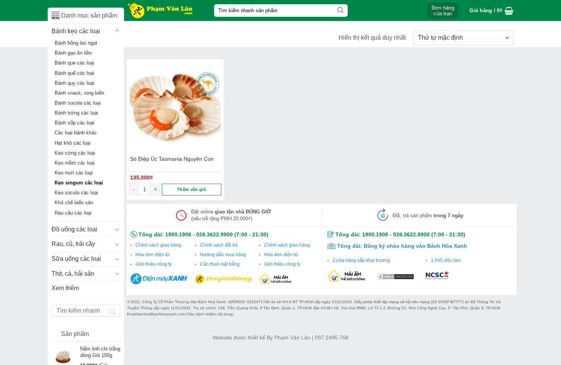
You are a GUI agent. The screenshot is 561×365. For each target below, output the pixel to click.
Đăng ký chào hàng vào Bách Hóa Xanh (415, 246)
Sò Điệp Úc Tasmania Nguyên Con (172, 159)
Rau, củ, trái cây (73, 244)
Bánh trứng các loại (76, 113)
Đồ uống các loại (74, 229)
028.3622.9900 (214, 234)
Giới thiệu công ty (153, 264)
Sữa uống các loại (76, 258)
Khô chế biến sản (74, 202)
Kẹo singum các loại (79, 183)
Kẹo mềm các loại (75, 163)
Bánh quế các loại (74, 73)
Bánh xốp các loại (74, 123)
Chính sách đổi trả (219, 245)
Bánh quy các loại (74, 83)
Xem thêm (65, 288)
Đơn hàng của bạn (443, 10)
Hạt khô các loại (72, 143)
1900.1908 (178, 234)
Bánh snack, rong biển (79, 93)
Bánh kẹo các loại (76, 31)
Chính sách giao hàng (158, 245)
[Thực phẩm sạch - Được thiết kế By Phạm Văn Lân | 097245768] (164, 10)
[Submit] (340, 10)
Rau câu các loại (73, 213)
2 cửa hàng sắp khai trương (361, 260)
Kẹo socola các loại (76, 192)
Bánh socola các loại (78, 103)
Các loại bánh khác (76, 133)
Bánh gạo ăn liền (73, 53)
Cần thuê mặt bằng (220, 264)
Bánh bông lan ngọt (76, 43)
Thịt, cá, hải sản (73, 273)
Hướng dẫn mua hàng (223, 254)
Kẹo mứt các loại (74, 173)
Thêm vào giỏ (191, 189)
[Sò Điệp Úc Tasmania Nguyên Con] (175, 107)
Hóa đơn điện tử (152, 254)
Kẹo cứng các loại (75, 153)
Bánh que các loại (74, 63)
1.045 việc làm (446, 260)
